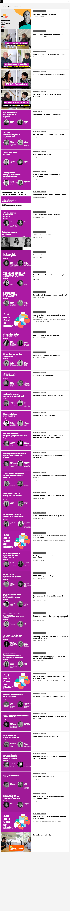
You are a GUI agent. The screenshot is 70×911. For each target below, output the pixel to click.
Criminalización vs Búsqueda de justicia (48, 496)
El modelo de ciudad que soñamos (46, 355)
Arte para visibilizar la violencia (45, 14)
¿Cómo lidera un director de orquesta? (48, 34)
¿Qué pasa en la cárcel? (42, 235)
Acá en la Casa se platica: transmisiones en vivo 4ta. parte (49, 316)
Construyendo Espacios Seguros (45, 736)
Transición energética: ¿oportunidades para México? (50, 476)
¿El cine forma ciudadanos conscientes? (48, 134)
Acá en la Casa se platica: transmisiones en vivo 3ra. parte (49, 537)
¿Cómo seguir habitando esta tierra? (47, 215)
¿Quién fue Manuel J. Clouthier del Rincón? (49, 54)
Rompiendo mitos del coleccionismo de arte (50, 195)
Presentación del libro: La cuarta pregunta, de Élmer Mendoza (49, 757)
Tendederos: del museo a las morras (47, 114)
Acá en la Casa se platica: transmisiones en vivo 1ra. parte (49, 818)
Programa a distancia (39, 11)
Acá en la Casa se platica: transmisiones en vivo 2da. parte (49, 677)
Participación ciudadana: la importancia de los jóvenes (49, 456)
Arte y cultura (38, 111)
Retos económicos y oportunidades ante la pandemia (49, 717)
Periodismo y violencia (42, 835)
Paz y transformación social (43, 777)
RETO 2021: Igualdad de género (45, 576)
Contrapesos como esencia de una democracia (46, 557)
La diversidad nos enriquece (44, 255)
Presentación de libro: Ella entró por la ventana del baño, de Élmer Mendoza (48, 436)
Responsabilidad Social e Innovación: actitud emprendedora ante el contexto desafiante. (50, 617)
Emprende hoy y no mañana (44, 415)
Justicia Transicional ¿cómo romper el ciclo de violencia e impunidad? (50, 657)
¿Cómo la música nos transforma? (46, 335)
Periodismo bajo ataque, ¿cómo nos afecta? (50, 295)
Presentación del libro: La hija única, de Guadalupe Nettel (48, 597)
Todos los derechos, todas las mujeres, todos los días (50, 276)
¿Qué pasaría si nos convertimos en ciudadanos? (46, 176)
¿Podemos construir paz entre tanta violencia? (47, 95)
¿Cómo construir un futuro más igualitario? (49, 516)
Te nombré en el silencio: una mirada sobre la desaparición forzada (50, 637)
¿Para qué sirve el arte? (42, 155)
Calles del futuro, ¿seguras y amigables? (48, 395)
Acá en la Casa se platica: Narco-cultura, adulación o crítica (48, 798)
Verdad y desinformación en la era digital (49, 696)
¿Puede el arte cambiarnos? (43, 375)
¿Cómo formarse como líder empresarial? (49, 74)
